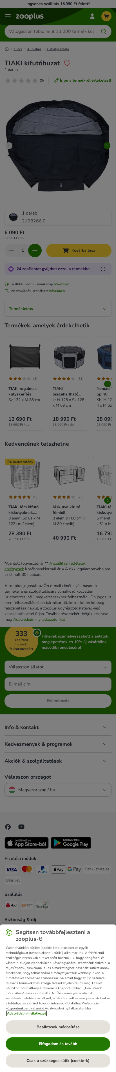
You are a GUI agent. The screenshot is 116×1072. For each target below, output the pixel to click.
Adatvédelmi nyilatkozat (26, 1013)
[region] (58, 998)
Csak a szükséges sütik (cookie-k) (58, 1060)
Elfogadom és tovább (58, 1043)
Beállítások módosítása (58, 1027)
